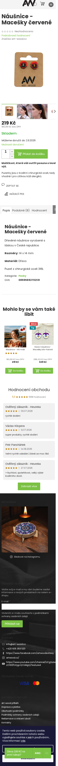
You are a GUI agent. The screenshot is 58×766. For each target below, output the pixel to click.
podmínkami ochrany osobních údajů (25, 615)
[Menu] (51, 5)
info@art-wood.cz (16, 644)
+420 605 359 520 (15, 648)
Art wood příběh (10, 703)
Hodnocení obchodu (29, 390)
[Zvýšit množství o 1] (12, 151)
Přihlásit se (12, 624)
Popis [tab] (6, 210)
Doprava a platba (11, 706)
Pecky (22, 276)
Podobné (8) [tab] (21, 210)
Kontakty (6, 722)
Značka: (14, 39)
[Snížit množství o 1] (12, 156)
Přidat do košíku (34, 154)
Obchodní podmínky (13, 710)
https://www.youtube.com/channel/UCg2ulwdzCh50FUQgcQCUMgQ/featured (31, 664)
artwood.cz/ (12, 657)
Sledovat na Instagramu (27, 556)
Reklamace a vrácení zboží (16, 718)
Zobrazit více (29, 486)
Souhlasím (28, 758)
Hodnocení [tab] (39, 210)
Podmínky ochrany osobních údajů (20, 714)
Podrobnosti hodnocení (16, 35)
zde (23, 741)
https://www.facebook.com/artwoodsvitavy (30, 653)
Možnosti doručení (13, 144)
